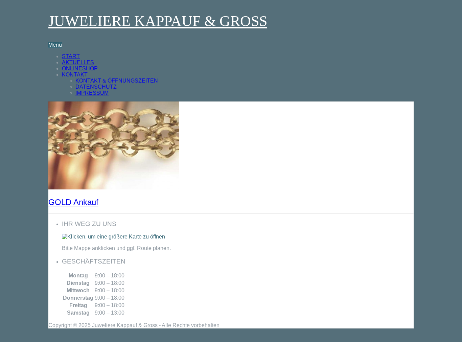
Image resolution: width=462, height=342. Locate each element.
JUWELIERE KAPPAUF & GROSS (157, 21)
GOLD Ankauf (73, 202)
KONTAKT (75, 74)
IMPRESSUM (92, 93)
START (71, 56)
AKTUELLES (78, 62)
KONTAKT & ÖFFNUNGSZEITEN (116, 81)
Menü (55, 45)
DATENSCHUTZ (96, 87)
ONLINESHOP (80, 68)
